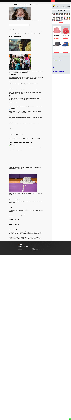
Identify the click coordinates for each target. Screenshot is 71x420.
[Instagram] (19, 238)
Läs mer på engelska (57, 38)
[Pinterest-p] (20, 238)
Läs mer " (53, 59)
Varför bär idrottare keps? (56, 63)
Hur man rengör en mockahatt (56, 68)
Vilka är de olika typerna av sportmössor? (57, 60)
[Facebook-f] (18, 238)
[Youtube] (21, 238)
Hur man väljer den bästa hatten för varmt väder (58, 71)
